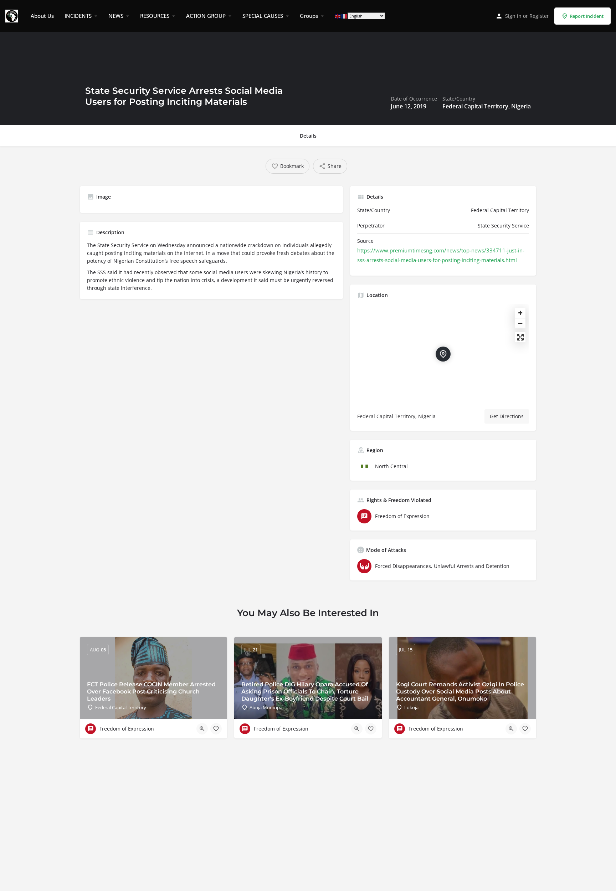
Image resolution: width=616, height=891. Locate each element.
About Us (42, 15)
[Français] (344, 16)
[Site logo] (12, 15)
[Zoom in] (520, 313)
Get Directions (507, 416)
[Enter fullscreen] (520, 337)
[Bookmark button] (216, 728)
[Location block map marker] (443, 354)
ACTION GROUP (206, 15)
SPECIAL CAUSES (262, 15)
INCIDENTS (78, 15)
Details (308, 135)
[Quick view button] (202, 728)
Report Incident (587, 16)
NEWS (115, 15)
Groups (309, 15)
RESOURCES (154, 15)
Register (539, 15)
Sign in (513, 15)
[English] (338, 16)
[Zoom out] (520, 323)
